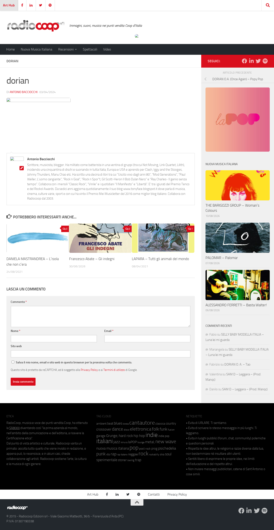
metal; (150, 442)
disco (126, 429)
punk (101, 453)
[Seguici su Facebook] (244, 61)
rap (113, 454)
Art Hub (9, 5)
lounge (140, 442)
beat (110, 423)
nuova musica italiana (112, 448)
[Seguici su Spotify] (265, 61)
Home (10, 49)
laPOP (132, 442)
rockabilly (154, 454)
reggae (133, 454)
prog (154, 448)
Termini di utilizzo (114, 370)
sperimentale (106, 459)
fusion (171, 429)
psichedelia (167, 448)
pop (134, 447)
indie (152, 434)
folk (155, 429)
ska (162, 454)
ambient (101, 423)
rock (143, 453)
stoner (122, 460)
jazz (116, 442)
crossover (103, 429)
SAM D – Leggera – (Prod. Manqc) (245, 389)
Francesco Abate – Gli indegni (92, 259)
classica (160, 423)
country (171, 423)
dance (117, 429)
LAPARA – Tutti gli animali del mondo (160, 259)
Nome (15, 331)
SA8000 (14, 428)
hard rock (126, 436)
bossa (126, 423)
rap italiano (122, 454)
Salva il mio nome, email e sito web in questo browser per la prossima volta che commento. (74, 362)
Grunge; (112, 436)
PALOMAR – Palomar (222, 258)
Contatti (154, 494)
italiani (104, 441)
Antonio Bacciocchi (23, 92)
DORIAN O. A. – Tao (237, 364)
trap (138, 460)
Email (108, 331)
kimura (124, 442)
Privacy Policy (89, 370)
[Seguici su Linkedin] (251, 61)
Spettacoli (90, 49)
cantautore (142, 422)
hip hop (139, 436)
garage (101, 436)
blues (118, 423)
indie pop (163, 436)
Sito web (16, 346)
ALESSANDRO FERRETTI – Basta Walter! (236, 305)
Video (107, 49)
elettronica (140, 429)
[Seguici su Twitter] (258, 61)
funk (163, 429)
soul (168, 454)
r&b (108, 454)
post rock (145, 448)
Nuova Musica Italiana (36, 49)
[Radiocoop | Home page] (35, 25)
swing (130, 460)
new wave (165, 441)
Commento (19, 302)
